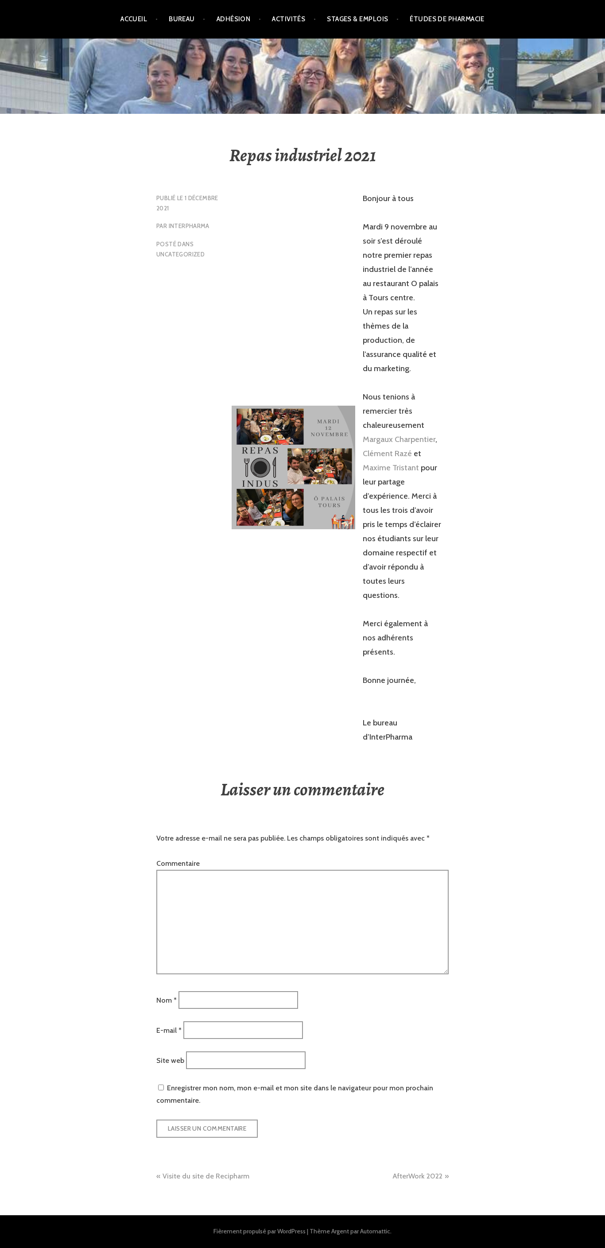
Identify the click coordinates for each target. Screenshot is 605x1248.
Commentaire (178, 863)
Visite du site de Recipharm (206, 1176)
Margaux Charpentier (399, 439)
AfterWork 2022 (417, 1176)
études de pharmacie (447, 19)
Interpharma (189, 225)
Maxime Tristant (391, 468)
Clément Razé (387, 453)
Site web (170, 1060)
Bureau (182, 19)
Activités (288, 19)
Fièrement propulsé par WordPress (259, 1231)
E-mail (169, 1030)
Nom (166, 1000)
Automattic (375, 1231)
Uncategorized (180, 254)
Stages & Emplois (357, 19)
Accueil (133, 19)
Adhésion (234, 19)
